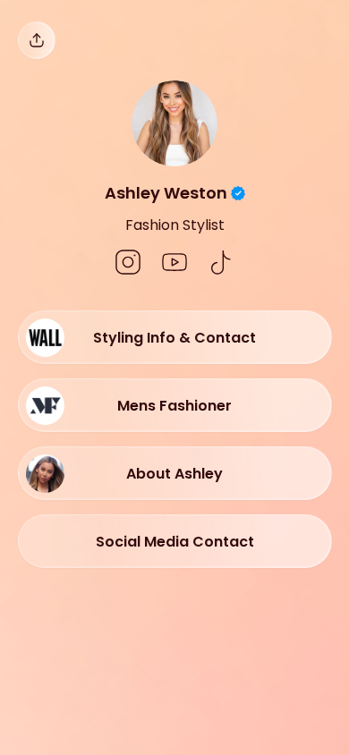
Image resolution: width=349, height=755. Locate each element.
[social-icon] (127, 264)
